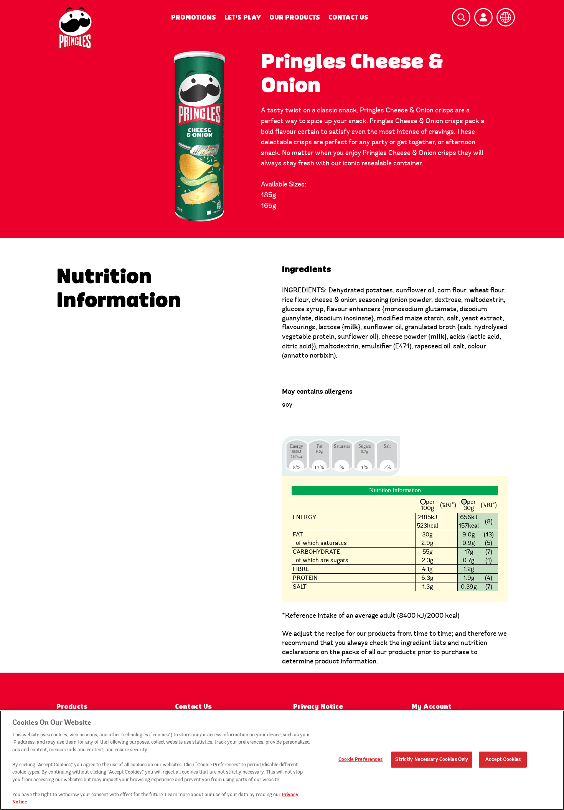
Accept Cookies (503, 759)
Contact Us (348, 17)
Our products (294, 17)
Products (71, 707)
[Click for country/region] (505, 17)
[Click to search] (461, 17)
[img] (75, 29)
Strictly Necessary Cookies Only (431, 759)
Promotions (193, 17)
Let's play (242, 17)
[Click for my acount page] (483, 17)
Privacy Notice (318, 707)
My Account (432, 707)
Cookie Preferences (360, 759)
